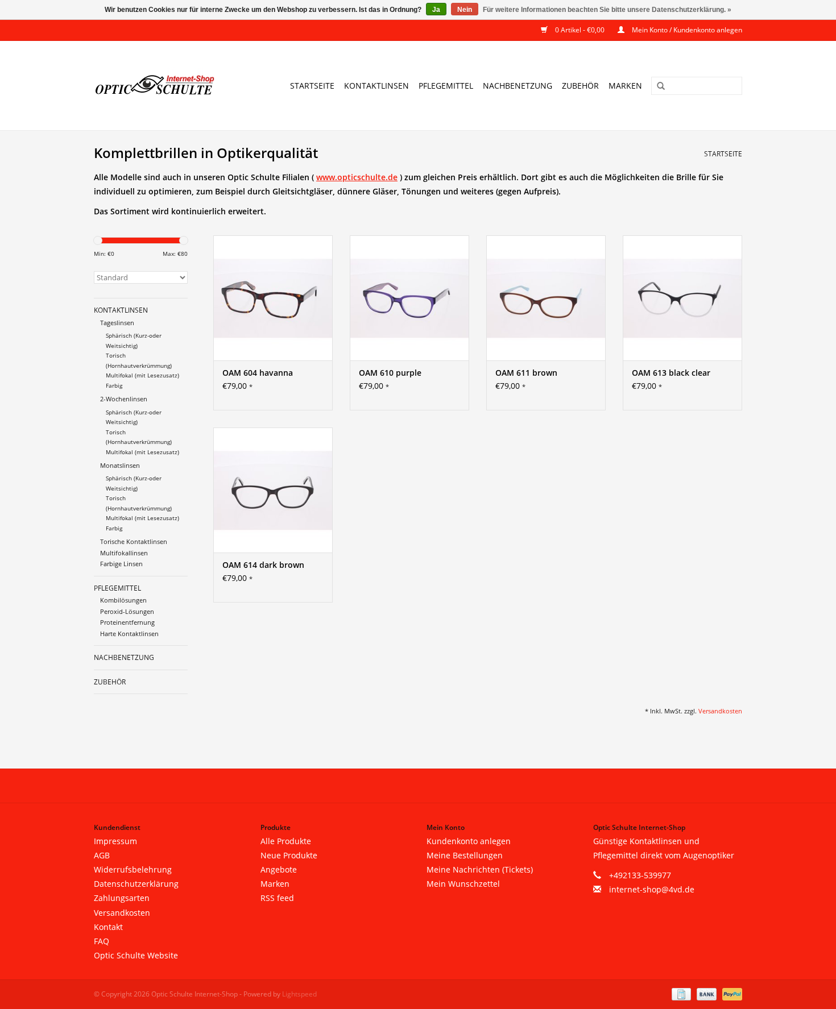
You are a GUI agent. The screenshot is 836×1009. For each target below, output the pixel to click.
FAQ (101, 941)
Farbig (114, 385)
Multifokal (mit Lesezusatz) (142, 375)
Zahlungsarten (122, 897)
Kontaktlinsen (376, 85)
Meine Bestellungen (465, 855)
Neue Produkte (288, 855)
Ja (436, 10)
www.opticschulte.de (357, 177)
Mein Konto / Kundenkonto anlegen (686, 30)
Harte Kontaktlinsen (129, 633)
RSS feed (277, 897)
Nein (464, 10)
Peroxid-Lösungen (127, 611)
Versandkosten (720, 711)
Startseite (312, 85)
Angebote (278, 869)
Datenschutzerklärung (136, 883)
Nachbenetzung (517, 85)
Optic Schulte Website (136, 955)
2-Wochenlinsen (123, 399)
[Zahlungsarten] (680, 994)
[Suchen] (657, 86)
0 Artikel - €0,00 (579, 30)
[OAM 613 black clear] (682, 297)
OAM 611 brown (526, 372)
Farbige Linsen (121, 563)
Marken (625, 85)
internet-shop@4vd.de (651, 889)
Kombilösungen (123, 600)
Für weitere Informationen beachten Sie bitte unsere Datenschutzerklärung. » (607, 10)
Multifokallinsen (124, 553)
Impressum (115, 841)
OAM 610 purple (390, 372)
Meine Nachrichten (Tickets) (480, 869)
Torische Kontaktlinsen (133, 541)
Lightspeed (299, 994)
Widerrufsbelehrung (133, 869)
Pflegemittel (446, 85)
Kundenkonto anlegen (469, 841)
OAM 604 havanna (257, 372)
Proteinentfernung (127, 622)
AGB (102, 855)
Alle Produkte (285, 841)
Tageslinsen (117, 322)
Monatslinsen (120, 465)
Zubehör (580, 85)
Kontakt (108, 926)
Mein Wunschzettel (463, 883)
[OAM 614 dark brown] (273, 490)
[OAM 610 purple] (409, 297)
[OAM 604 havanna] (273, 297)
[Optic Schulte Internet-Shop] (162, 85)
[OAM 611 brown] (546, 297)
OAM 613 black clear (671, 372)
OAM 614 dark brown (263, 564)
